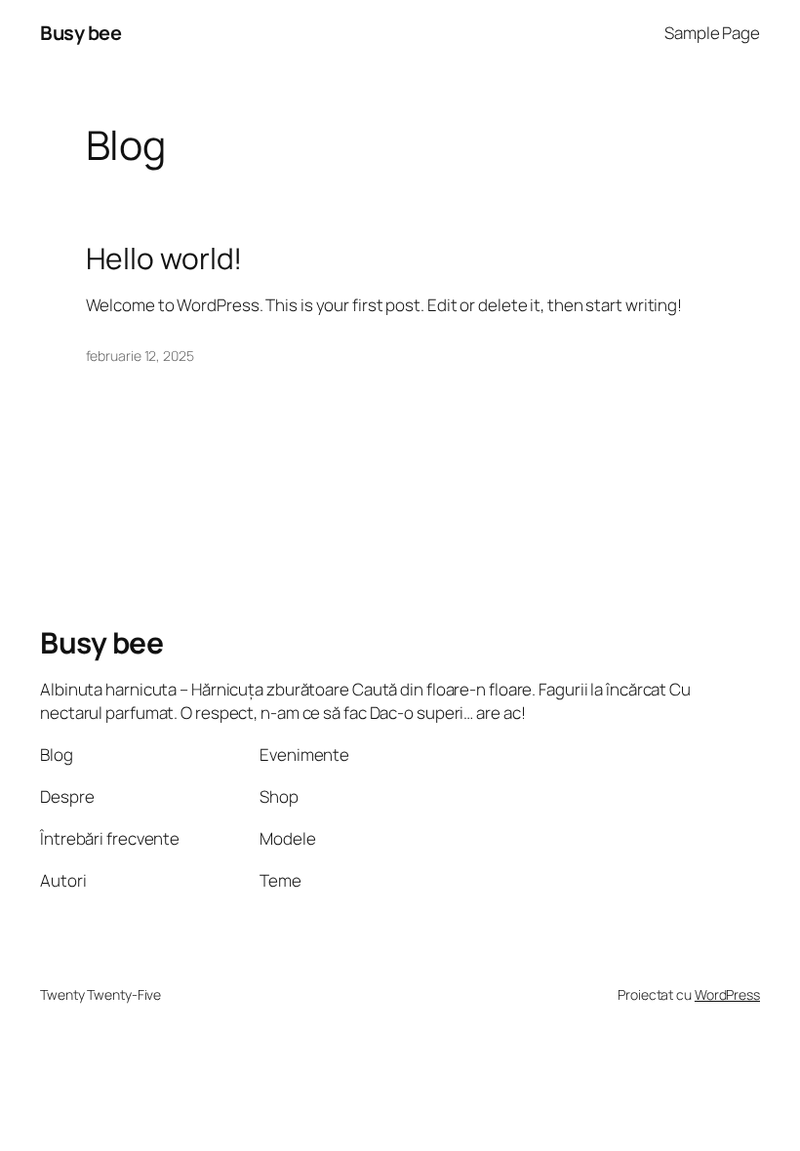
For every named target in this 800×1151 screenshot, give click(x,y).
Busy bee (80, 33)
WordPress (727, 994)
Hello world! (164, 258)
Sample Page (712, 32)
